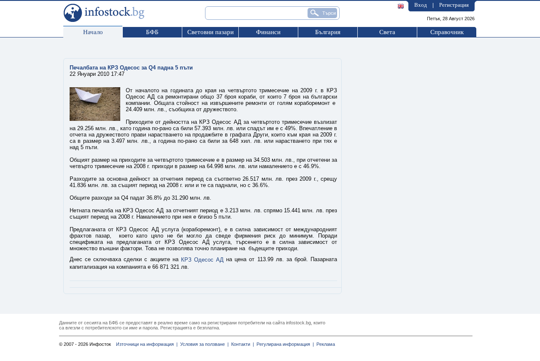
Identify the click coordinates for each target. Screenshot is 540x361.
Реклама (324, 344)
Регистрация (454, 5)
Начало (93, 32)
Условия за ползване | (203, 344)
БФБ (152, 32)
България (327, 32)
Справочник (447, 32)
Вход (420, 5)
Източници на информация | (147, 344)
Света (387, 32)
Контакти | (241, 344)
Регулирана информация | (284, 344)
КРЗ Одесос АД (202, 260)
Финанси (268, 32)
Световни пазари (210, 32)
